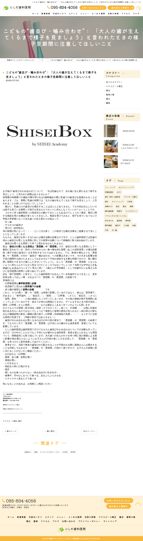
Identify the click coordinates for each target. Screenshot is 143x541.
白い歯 (114, 230)
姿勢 (131, 206)
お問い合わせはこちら (93, 7)
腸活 (108, 90)
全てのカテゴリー (114, 81)
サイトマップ (110, 521)
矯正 (20, 421)
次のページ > (89, 431)
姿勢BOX (109, 206)
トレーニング (110, 187)
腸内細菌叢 (109, 211)
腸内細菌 (108, 225)
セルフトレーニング (126, 187)
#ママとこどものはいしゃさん (49, 452)
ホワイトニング (118, 201)
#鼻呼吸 (72, 452)
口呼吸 (129, 201)
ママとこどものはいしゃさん (116, 216)
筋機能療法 (109, 192)
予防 (106, 230)
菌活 (117, 206)
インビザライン (131, 211)
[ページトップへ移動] (138, 503)
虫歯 (134, 225)
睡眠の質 (110, 94)
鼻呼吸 (127, 220)
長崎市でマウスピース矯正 (11, 405)
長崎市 (119, 211)
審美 (108, 102)
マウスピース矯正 (10, 421)
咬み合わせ (109, 220)
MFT (119, 192)
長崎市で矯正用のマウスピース (12, 409)
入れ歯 (126, 225)
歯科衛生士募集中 (120, 7)
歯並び (117, 225)
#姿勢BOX (27, 452)
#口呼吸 (64, 452)
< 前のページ (10, 431)
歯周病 (119, 220)
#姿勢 (36, 452)
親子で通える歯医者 (112, 197)
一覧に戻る (50, 431)
